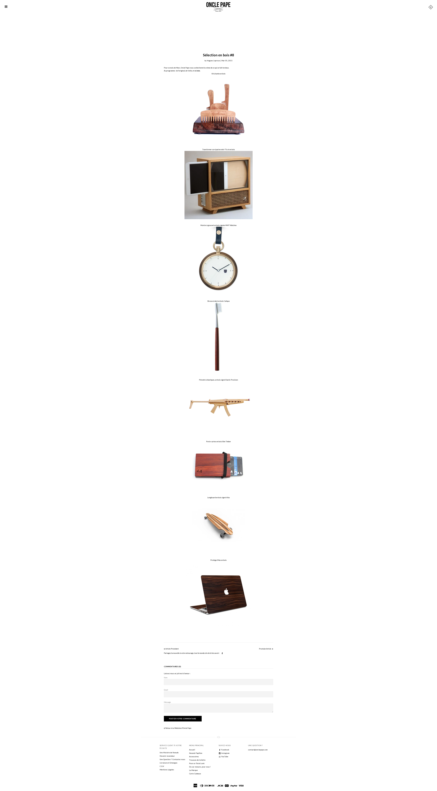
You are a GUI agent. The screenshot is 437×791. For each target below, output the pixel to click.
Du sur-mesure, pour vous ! (200, 767)
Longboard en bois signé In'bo (218, 497)
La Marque (193, 770)
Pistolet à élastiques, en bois (210, 380)
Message (167, 702)
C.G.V (162, 766)
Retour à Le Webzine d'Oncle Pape (178, 728)
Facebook (225, 750)
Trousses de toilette (197, 760)
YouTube (224, 756)
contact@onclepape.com (258, 750)
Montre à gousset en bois (210, 225)
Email (166, 690)
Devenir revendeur (167, 756)
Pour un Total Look (196, 763)
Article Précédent (172, 649)
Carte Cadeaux (195, 774)
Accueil (192, 750)
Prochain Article (265, 649)
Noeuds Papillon (195, 753)
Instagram (225, 753)
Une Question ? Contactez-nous (172, 759)
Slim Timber (226, 441)
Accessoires (194, 756)
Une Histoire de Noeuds (169, 753)
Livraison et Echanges (168, 763)
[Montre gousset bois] (218, 261)
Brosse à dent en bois (215, 301)
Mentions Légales (167, 770)
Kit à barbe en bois (218, 74)
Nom (165, 678)
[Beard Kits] (218, 109)
